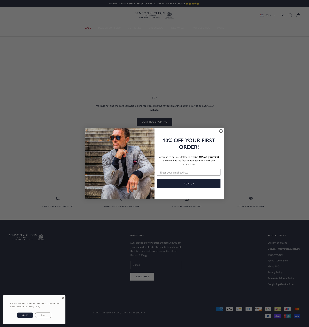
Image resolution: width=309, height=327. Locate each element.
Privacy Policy (34, 307)
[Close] (63, 298)
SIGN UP (189, 183)
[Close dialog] (221, 131)
